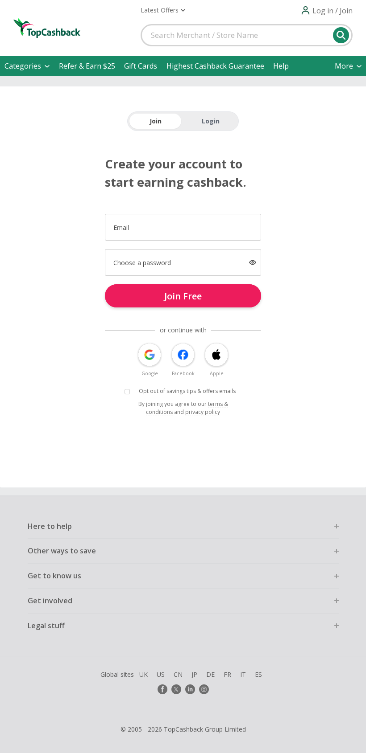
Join (156, 121)
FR (227, 674)
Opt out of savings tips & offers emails (187, 391)
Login (211, 121)
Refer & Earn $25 (87, 66)
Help (281, 66)
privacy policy (202, 412)
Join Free (183, 296)
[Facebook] (162, 689)
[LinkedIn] (190, 689)
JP (194, 674)
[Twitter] (176, 689)
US (161, 674)
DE (210, 674)
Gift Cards (140, 66)
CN (178, 674)
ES (258, 674)
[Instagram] (204, 689)
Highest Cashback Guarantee (215, 66)
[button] (163, 10)
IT (243, 674)
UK (143, 674)
